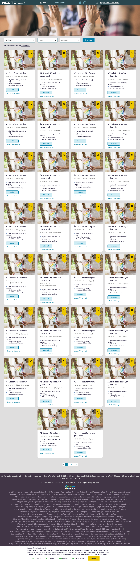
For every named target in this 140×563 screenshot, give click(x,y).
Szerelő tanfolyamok (42, 536)
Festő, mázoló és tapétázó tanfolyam (24, 504)
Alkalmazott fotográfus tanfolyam (63, 492)
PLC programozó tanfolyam (112, 529)
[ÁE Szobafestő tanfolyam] (19, 60)
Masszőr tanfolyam (123, 521)
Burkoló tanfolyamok (94, 494)
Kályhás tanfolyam (78, 509)
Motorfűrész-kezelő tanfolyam (68, 524)
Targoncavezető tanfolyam (93, 536)
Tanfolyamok (60, 3)
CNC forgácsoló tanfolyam (25, 497)
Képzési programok (92, 482)
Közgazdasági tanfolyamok (52, 517)
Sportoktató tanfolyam (37, 534)
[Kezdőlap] (12, 2)
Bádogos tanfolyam (17, 494)
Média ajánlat (75, 478)
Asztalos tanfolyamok (121, 492)
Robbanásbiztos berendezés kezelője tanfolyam (92, 531)
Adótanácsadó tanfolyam (39, 492)
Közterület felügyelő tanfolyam (24, 519)
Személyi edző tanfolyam (24, 536)
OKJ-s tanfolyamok (73, 526)
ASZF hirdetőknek (47, 482)
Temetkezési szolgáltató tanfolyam (63, 539)
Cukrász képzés (64, 497)
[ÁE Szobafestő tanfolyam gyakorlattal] (53, 60)
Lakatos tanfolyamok (69, 519)
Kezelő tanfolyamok (82, 512)
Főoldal (46, 3)
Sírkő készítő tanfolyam (120, 531)
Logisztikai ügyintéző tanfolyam (21, 521)
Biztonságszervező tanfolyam (56, 494)
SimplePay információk (52, 476)
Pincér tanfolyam (73, 529)
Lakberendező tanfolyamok (88, 519)
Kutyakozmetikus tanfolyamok (48, 519)
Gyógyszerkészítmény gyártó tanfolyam (110, 507)
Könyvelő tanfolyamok (80, 514)
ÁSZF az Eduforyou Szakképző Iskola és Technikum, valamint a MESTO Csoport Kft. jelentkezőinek (98, 476)
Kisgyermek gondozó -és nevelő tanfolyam (36, 514)
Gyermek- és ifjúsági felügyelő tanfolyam (29, 507)
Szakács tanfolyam (54, 534)
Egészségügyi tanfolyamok (114, 497)
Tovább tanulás (84, 539)
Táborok (78, 536)
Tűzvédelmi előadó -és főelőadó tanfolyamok (108, 539)
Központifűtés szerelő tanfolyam (111, 517)
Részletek (12, 90)
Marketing (65, 558)
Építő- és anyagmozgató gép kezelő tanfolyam (109, 499)
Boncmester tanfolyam (76, 494)
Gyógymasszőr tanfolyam (85, 507)
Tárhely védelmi (79, 558)
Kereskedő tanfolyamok (29, 512)
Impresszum (38, 476)
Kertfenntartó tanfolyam (64, 512)
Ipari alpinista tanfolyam (61, 509)
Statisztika (51, 558)
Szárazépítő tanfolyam (119, 534)
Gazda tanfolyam (105, 504)
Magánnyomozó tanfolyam (79, 521)
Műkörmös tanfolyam (89, 524)
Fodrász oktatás (45, 504)
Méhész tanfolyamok (25, 524)
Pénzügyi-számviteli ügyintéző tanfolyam (51, 529)
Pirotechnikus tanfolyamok (91, 529)
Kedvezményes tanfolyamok (115, 509)
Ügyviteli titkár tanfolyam (43, 541)
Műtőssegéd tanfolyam (43, 526)
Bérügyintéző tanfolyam (35, 494)
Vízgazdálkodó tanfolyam (19, 544)
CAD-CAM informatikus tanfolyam (116, 494)
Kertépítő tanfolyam (46, 512)
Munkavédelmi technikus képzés (110, 524)
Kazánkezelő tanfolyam (95, 509)
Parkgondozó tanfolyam (25, 529)
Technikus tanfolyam (41, 539)
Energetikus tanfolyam (82, 499)
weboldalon (71, 554)
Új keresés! (88, 40)
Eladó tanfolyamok (19, 499)
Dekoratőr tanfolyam (94, 497)
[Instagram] (84, 2)
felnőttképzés (16, 93)
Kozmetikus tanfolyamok (88, 517)
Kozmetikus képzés (71, 517)
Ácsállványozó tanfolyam (18, 492)
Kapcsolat (28, 476)
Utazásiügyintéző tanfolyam (64, 541)
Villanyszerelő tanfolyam (115, 541)
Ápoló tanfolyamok (84, 492)
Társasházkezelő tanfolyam (114, 536)
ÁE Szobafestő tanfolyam (16, 73)
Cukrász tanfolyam (79, 497)
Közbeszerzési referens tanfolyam (28, 517)
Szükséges (38, 558)
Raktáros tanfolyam (17, 531)
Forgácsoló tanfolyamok (88, 504)
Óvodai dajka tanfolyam (113, 526)
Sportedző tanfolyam (19, 534)
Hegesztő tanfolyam (20, 509)
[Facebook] (80, 2)
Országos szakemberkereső (92, 526)
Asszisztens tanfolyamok (102, 492)
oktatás (9, 93)
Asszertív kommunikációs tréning (43, 544)
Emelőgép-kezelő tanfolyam (38, 499)
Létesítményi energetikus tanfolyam (113, 519)
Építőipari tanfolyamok (24, 502)
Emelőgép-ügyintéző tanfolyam (61, 499)
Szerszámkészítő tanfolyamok (62, 536)
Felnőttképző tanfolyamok (88, 502)
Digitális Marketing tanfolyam (82, 544)
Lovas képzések (40, 521)
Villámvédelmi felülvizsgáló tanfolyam (90, 541)
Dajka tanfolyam (63, 544)
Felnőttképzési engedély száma (12, 476)
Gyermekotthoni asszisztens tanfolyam (59, 507)
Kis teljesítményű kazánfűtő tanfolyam (105, 512)
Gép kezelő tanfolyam (121, 504)
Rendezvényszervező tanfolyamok (60, 531)
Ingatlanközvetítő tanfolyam (39, 509)
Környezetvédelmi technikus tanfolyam (104, 514)
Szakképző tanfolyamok (71, 534)
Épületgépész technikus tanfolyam (47, 502)
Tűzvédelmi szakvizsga (23, 541)
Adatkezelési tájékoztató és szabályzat (69, 482)
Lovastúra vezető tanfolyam (57, 521)
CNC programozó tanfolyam (46, 497)
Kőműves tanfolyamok (61, 514)
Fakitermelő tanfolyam (69, 502)
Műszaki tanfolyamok (25, 526)
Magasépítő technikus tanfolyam (103, 521)
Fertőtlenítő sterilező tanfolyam (111, 502)
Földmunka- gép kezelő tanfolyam (65, 504)
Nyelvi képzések (59, 526)
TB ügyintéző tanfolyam (23, 539)
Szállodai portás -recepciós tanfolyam (95, 534)
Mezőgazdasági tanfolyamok (45, 524)
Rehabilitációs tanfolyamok (36, 531)
